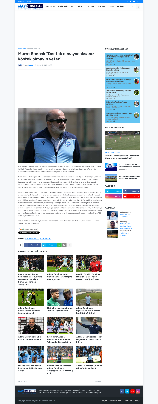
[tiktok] (113, 201)
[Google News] (27, 231)
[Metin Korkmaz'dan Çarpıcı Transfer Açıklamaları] (60, 297)
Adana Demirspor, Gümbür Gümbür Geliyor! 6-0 (89, 367)
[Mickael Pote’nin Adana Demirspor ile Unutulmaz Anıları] (31, 354)
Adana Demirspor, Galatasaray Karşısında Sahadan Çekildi (29, 310)
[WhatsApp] (59, 245)
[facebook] (127, 1)
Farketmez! (124, 217)
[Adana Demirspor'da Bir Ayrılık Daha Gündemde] (31, 325)
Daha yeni (23, 382)
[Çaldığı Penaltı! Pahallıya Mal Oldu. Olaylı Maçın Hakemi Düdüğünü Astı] (89, 263)
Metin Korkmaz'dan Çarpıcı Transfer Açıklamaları (60, 309)
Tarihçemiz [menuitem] (63, 7)
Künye (137, 401)
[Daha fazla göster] (69, 245)
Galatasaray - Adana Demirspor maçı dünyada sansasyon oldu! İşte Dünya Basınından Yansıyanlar (30, 279)
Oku (114, 64)
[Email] (64, 245)
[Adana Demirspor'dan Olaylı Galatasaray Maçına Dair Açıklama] (60, 263)
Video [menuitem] (80, 7)
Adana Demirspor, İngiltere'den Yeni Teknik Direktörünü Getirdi (88, 310)
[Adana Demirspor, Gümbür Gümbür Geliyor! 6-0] (89, 354)
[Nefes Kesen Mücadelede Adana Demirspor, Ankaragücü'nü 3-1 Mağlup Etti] (60, 354)
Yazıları (127, 215)
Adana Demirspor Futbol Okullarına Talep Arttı (129, 177)
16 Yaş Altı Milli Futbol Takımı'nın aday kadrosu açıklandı (129, 166)
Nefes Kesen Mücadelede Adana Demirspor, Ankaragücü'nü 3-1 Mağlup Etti (60, 369)
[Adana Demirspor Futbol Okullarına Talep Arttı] (111, 178)
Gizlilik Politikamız (116, 401)
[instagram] (137, 1)
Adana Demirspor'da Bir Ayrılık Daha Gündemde (29, 338)
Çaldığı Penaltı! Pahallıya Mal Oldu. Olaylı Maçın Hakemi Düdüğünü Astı (88, 276)
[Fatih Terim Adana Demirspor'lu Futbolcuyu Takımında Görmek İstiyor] (60, 325)
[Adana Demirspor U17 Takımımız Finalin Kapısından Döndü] (122, 140)
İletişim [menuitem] (120, 7)
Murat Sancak (45, 238)
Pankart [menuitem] (101, 7)
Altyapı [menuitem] (91, 7)
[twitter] (131, 1)
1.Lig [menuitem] (112, 7)
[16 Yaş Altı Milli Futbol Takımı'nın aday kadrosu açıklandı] (111, 167)
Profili (122, 215)
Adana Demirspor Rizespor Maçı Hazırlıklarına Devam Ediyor (89, 339)
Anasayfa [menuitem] (50, 7)
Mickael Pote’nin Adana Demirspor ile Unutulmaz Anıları (30, 368)
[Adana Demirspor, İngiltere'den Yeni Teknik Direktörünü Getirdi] (89, 297)
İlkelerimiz (128, 401)
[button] (133, 7)
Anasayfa (21, 1)
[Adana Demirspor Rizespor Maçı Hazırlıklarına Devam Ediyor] (89, 325)
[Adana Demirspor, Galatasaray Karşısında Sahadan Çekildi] (31, 297)
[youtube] (134, 1)
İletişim (28, 1)
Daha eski (97, 382)
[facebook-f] (122, 391)
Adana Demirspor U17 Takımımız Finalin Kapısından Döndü (122, 157)
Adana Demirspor (33, 49)
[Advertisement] (79, 29)
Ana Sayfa (22, 49)
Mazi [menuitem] (73, 7)
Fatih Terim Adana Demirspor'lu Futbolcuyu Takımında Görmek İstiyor (59, 339)
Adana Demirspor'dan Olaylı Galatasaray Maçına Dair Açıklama (59, 276)
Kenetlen (123, 235)
